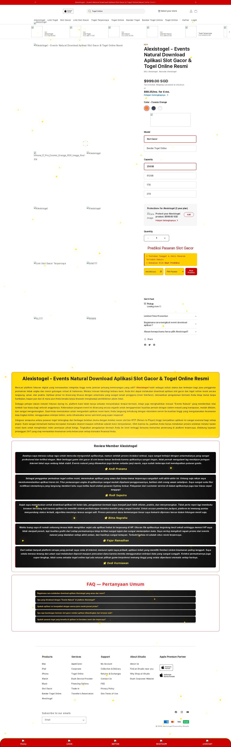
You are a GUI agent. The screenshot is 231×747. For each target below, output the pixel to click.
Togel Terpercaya (100, 20)
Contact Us (106, 679)
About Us (134, 664)
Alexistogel (39, 20)
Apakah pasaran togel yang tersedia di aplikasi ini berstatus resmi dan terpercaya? (71, 620)
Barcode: (163, 72)
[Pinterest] (155, 345)
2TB (149, 194)
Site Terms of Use (109, 694)
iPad (44, 669)
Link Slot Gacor (81, 20)
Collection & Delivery (111, 669)
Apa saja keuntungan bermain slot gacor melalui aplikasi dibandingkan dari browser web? (74, 613)
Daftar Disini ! (150, 2)
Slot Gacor (65, 20)
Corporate (76, 669)
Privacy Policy (107, 689)
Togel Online (117, 20)
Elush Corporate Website (142, 679)
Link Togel (53, 20)
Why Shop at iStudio (140, 674)
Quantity (148, 231)
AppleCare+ (76, 664)
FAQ (103, 684)
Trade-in (75, 689)
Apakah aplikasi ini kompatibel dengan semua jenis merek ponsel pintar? (67, 606)
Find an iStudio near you (141, 669)
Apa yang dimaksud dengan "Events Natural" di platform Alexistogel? (66, 600)
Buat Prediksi (191, 272)
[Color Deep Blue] (153, 108)
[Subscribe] (83, 720)
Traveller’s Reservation (82, 694)
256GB (150, 166)
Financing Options (80, 684)
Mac (44, 664)
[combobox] (115, 11)
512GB (150, 175)
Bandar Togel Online (152, 20)
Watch (45, 679)
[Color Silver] (160, 108)
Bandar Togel (133, 20)
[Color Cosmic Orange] (146, 108)
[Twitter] (150, 345)
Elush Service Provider (82, 679)
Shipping (160, 85)
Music (44, 684)
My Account (106, 664)
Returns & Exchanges (111, 674)
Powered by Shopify (181, 726)
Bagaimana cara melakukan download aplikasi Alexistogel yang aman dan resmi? (71, 593)
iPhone (45, 674)
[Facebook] (146, 345)
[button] (39, 20)
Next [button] (195, 2)
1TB (149, 185)
